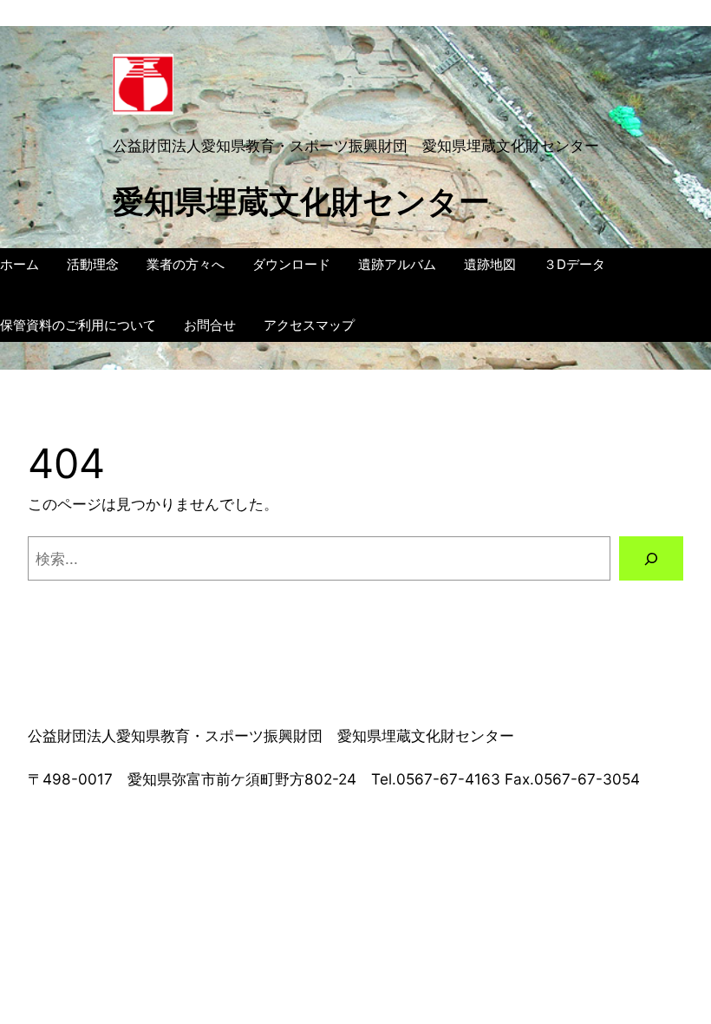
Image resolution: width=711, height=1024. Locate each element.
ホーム (19, 264)
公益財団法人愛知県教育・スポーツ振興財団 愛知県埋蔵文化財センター (356, 145)
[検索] (651, 558)
